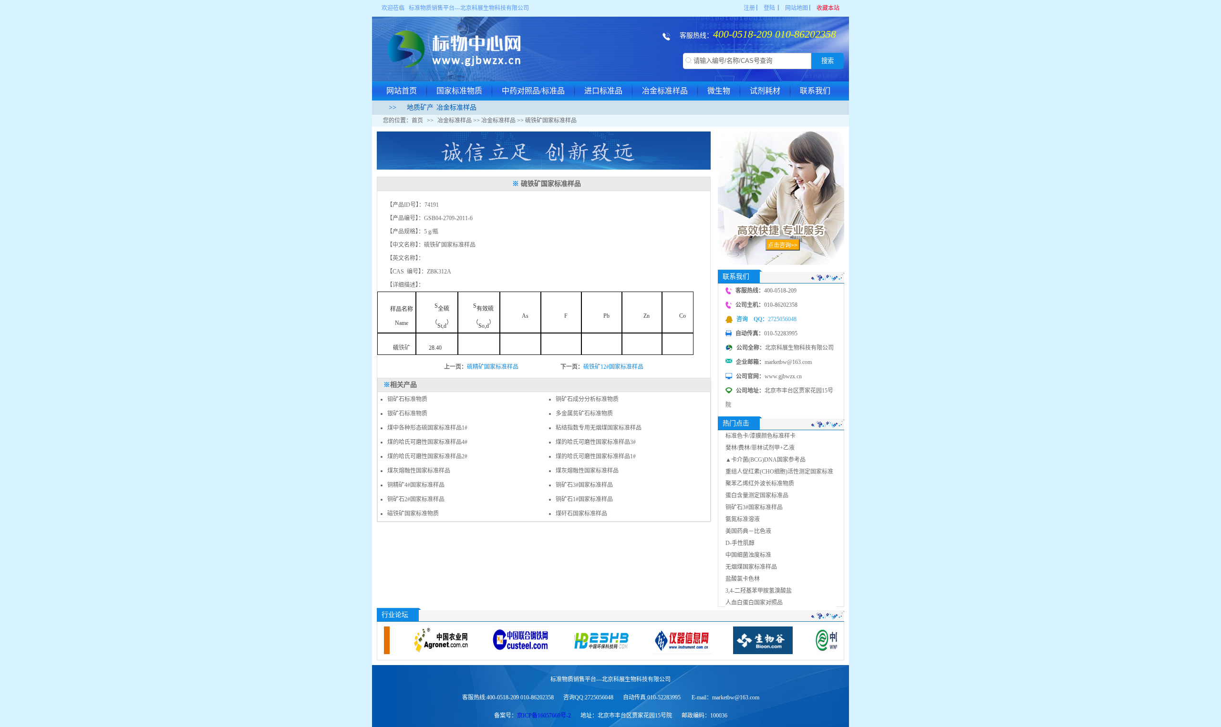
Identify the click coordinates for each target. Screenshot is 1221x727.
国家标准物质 (459, 91)
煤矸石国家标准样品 (581, 513)
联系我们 (815, 91)
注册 (749, 8)
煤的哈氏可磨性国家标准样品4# (427, 442)
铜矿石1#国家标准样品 (584, 499)
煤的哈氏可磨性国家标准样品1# (596, 456)
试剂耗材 (765, 91)
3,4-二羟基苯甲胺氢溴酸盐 (758, 590)
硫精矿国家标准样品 (492, 367)
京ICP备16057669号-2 (544, 715)
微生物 (718, 91)
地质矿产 (420, 107)
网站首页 (401, 91)
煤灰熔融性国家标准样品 (418, 470)
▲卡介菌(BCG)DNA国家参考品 (765, 459)
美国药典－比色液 (748, 531)
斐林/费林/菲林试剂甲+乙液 (760, 447)
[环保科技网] (568, 640)
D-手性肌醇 (740, 543)
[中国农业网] (407, 640)
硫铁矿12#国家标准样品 (613, 367)
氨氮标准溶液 (742, 519)
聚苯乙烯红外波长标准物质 (759, 483)
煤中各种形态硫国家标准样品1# (427, 427)
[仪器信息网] (649, 640)
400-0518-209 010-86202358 (774, 34)
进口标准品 (603, 91)
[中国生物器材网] (810, 640)
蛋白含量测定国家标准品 (756, 495)
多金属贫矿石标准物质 (584, 413)
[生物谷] (729, 640)
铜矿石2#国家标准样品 (416, 499)
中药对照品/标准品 (533, 91)
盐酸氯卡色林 (742, 579)
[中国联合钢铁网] (487, 640)
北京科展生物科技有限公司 (494, 8)
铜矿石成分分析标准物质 (587, 399)
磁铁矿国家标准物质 (413, 513)
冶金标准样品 (665, 91)
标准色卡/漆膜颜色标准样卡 (760, 436)
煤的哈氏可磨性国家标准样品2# (427, 456)
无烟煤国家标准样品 (751, 567)
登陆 (769, 8)
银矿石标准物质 (407, 413)
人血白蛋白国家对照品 (754, 602)
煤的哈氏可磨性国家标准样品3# (596, 442)
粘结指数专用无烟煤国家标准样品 (599, 427)
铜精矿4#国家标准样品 (416, 485)
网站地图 (796, 8)
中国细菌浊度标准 (748, 555)
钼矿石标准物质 (407, 399)
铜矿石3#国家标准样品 (584, 485)
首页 (417, 120)
